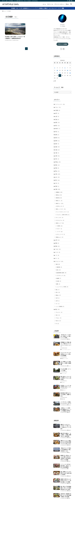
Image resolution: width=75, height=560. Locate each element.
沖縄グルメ (59, 203)
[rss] (72, 1)
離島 (58, 284)
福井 (57, 143)
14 (67, 70)
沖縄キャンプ (60, 223)
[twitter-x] (68, 1)
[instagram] (70, 1)
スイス (57, 252)
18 (59, 73)
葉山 (57, 289)
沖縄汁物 (59, 197)
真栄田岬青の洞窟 (61, 272)
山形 (57, 116)
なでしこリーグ (60, 234)
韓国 (57, 243)
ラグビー (59, 228)
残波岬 (58, 278)
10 (57, 70)
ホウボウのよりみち (10, 4)
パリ (57, 255)
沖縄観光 (59, 192)
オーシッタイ (59, 217)
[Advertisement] (62, 527)
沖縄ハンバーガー (61, 209)
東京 (57, 125)
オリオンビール (60, 220)
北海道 (57, 110)
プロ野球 (59, 226)
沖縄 (57, 189)
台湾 (57, 240)
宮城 (57, 119)
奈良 (57, 159)
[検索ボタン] (71, 4)
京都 (57, 149)
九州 (57, 298)
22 (70, 73)
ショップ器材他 (60, 306)
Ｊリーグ (59, 231)
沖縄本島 (59, 267)
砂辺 (58, 269)
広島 (57, 174)
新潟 (57, 137)
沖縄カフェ (59, 200)
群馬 (57, 134)
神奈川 (57, 128)
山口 (57, 177)
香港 (57, 246)
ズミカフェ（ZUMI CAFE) (62, 214)
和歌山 (57, 162)
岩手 (57, 113)
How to (58, 320)
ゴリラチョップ (60, 275)
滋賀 (57, 146)
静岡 (57, 140)
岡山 (57, 171)
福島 (57, 122)
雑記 (57, 309)
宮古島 (58, 281)
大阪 (57, 152)
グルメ (57, 107)
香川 (57, 180)
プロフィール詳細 (62, 44)
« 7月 (54, 80)
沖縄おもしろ (59, 237)
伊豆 (58, 292)
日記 (58, 315)
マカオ (57, 249)
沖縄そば (59, 195)
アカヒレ (58, 318)
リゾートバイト (60, 104)
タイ (57, 258)
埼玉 (57, 131)
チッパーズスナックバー (62, 211)
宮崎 (57, 186)
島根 (57, 168)
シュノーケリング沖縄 (62, 286)
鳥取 (57, 165)
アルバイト (59, 312)
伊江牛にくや (60, 206)
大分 (57, 183)
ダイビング (59, 261)
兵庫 (57, 156)
